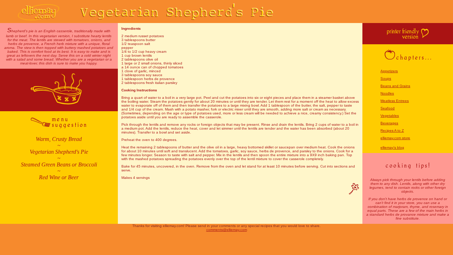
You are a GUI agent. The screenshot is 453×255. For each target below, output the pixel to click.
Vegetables (389, 116)
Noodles (387, 93)
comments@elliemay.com (226, 230)
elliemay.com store (395, 138)
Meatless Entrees (394, 101)
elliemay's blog (392, 147)
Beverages (389, 123)
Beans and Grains (395, 86)
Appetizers (389, 71)
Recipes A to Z (392, 130)
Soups (385, 78)
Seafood (387, 108)
